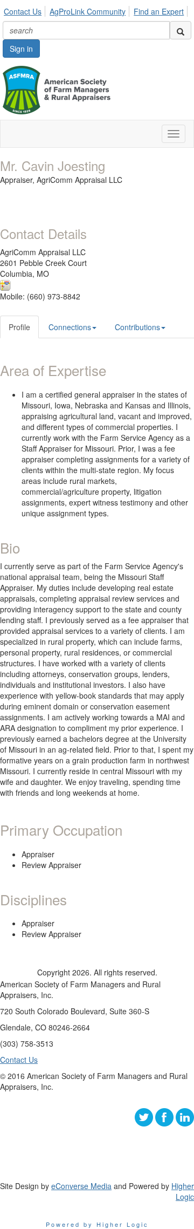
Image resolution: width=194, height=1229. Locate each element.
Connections (69, 327)
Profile (19, 327)
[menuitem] (25, 10)
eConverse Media (81, 1185)
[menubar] (97, 10)
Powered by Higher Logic (97, 1224)
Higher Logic (182, 1191)
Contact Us (22, 11)
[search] (180, 30)
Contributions (137, 327)
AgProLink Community (88, 11)
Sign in (21, 48)
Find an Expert (159, 11)
